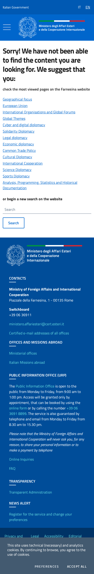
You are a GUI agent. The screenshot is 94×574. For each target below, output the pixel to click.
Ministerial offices (23, 353)
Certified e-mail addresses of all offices (39, 333)
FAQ (12, 468)
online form (18, 408)
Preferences (47, 566)
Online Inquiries (21, 459)
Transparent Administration (30, 492)
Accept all (77, 566)
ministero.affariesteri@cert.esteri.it (36, 324)
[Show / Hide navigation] (6, 27)
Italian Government (16, 7)
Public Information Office (35, 386)
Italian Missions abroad (27, 362)
